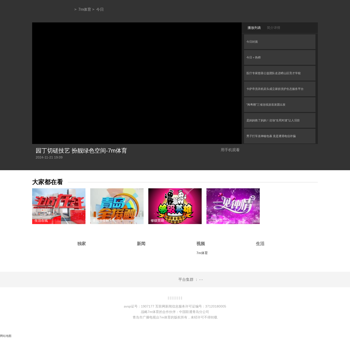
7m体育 (84, 9)
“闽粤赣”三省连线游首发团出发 (265, 104)
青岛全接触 (101, 220)
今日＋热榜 (253, 57)
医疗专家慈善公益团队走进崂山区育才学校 (273, 73)
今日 (100, 9)
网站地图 (5, 336)
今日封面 (252, 41)
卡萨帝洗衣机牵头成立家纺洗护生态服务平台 (275, 89)
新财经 (272, 220)
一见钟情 (215, 220)
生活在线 (41, 220)
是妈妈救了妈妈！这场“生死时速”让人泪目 (273, 120)
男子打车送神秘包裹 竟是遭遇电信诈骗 (271, 136)
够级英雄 (157, 220)
